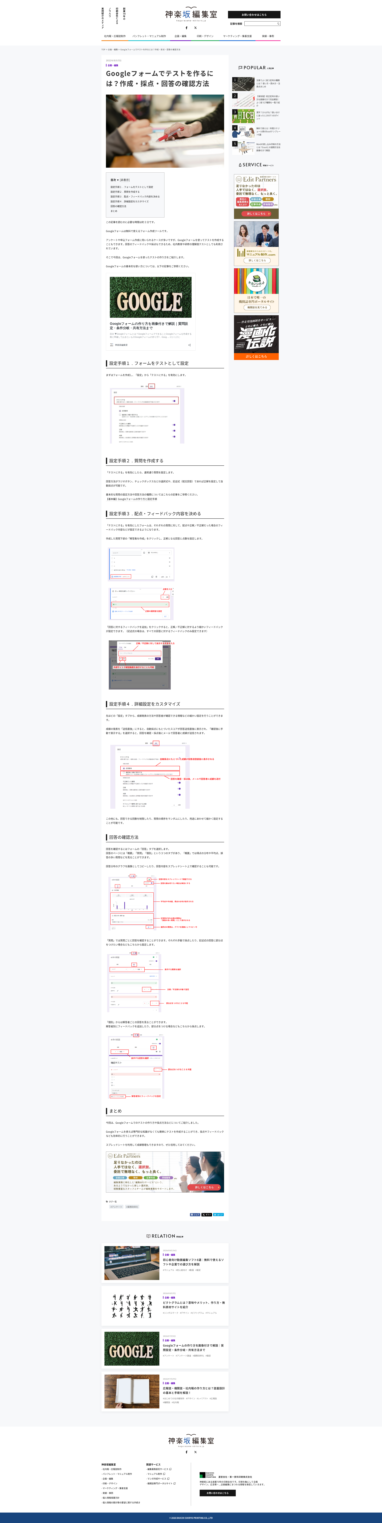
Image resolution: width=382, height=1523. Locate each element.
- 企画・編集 (107, 1478)
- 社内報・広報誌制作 (111, 1469)
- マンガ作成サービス (156, 1478)
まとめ (114, 211)
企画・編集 (181, 36)
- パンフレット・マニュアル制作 (116, 1473)
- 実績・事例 (107, 1492)
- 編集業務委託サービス (157, 1469)
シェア (196, 1214)
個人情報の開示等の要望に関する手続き (121, 1502)
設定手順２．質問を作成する (125, 191)
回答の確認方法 (118, 206)
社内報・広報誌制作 (115, 36)
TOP (103, 49)
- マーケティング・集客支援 (114, 1488)
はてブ (218, 1214)
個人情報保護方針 (111, 1497)
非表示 (125, 180)
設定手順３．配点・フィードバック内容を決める (135, 196)
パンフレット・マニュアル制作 (149, 36)
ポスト (208, 1214)
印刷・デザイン (205, 36)
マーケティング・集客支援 (237, 36)
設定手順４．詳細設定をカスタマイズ (130, 201)
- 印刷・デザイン (109, 1483)
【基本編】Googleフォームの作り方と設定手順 (131, 499)
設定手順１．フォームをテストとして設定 (132, 187)
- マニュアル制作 (154, 1473)
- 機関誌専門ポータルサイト (159, 1483)
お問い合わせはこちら (254, 14)
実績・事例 (268, 36)
